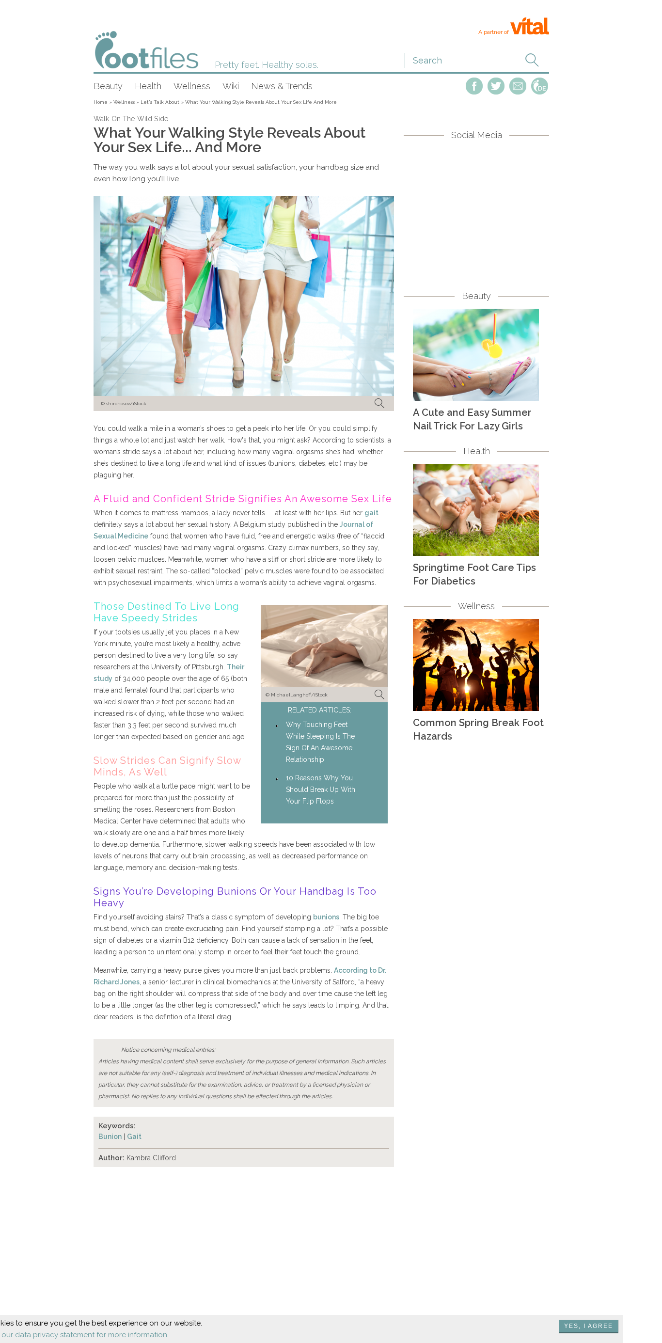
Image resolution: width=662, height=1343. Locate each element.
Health (148, 86)
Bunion (110, 1136)
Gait (134, 1136)
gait (371, 513)
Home (101, 102)
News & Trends (282, 86)
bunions (326, 917)
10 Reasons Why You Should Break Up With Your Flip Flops (320, 789)
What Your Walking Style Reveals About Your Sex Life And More (261, 102)
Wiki (230, 86)
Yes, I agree (588, 1326)
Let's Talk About (160, 102)
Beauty (108, 86)
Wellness (191, 86)
